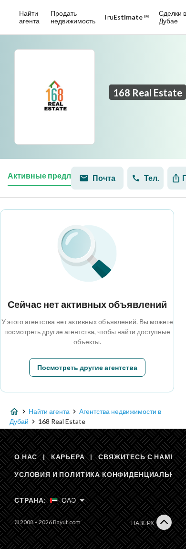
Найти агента (29, 17)
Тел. (151, 177)
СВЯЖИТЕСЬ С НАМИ (137, 457)
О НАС (25, 457)
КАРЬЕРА (68, 457)
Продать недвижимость (73, 17)
